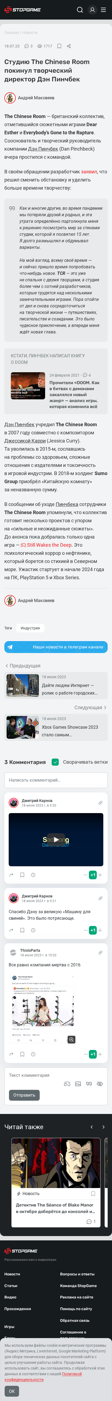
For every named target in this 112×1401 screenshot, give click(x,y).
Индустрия (30, 628)
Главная (11, 32)
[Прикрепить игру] (67, 1084)
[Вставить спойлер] (100, 1084)
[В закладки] (59, 46)
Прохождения (17, 1309)
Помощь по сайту (76, 1309)
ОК (12, 1391)
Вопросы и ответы (77, 1274)
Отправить (24, 1095)
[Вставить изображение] (78, 1084)
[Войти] (92, 10)
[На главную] (22, 10)
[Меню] (104, 10)
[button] (11, 875)
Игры (9, 1326)
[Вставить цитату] (89, 1084)
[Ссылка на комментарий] (100, 802)
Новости (30, 32)
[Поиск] (80, 9)
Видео (10, 1297)
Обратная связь (74, 1320)
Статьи (10, 1286)
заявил (89, 171)
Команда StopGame (78, 1286)
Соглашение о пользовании (73, 1335)
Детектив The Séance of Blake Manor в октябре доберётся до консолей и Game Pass (55, 1208)
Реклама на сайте (76, 1297)
